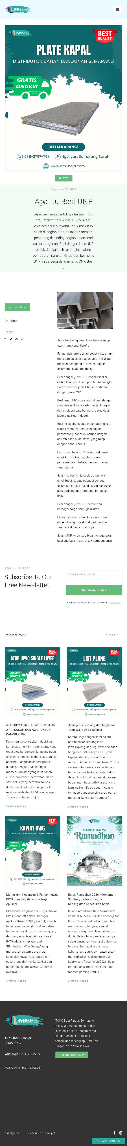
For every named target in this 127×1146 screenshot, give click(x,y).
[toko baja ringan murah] (17, 7)
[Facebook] (5, 339)
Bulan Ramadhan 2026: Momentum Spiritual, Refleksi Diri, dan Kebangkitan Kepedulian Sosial (92, 899)
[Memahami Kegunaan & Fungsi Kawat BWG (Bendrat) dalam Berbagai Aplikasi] (32, 851)
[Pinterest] (22, 339)
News (23, 307)
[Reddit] (16, 339)
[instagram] (120, 1133)
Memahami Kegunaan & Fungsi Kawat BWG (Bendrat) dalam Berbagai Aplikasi (32, 899)
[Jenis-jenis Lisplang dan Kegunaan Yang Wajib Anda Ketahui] (94, 682)
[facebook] (114, 1133)
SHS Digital (60, 1133)
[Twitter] (10, 339)
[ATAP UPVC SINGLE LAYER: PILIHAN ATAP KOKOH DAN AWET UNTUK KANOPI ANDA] (32, 682)
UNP (84, 377)
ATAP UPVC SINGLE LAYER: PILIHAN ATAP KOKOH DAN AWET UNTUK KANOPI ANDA (30, 729)
